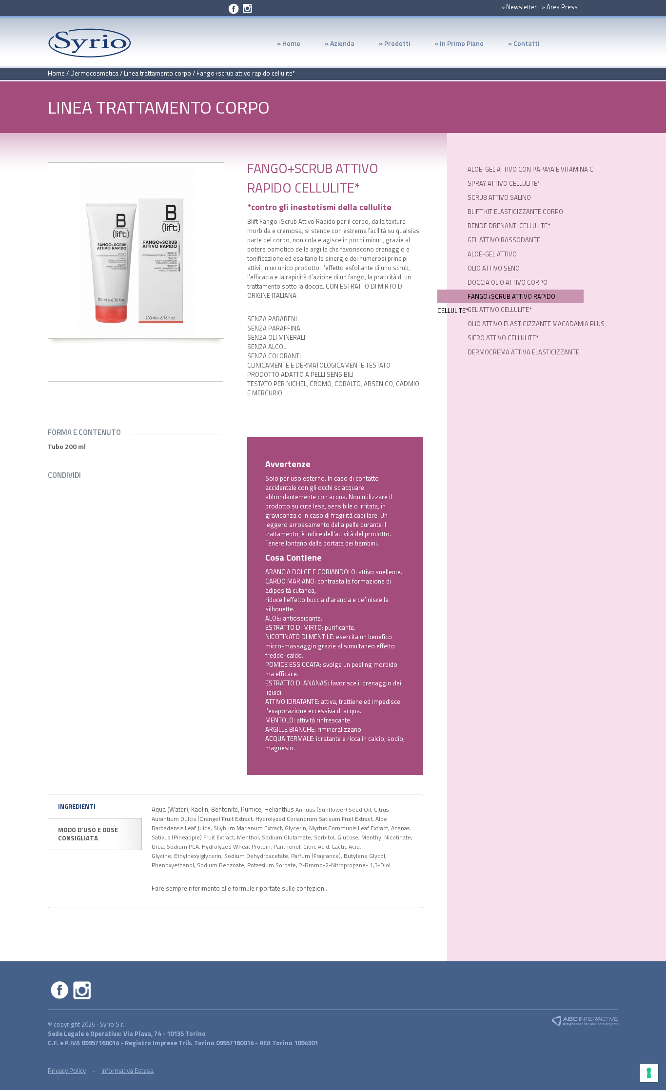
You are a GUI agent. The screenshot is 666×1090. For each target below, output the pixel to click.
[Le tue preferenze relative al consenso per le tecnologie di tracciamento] (649, 1073)
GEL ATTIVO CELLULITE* (499, 309)
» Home (288, 44)
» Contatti (523, 44)
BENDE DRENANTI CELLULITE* (509, 226)
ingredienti (77, 806)
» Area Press (560, 7)
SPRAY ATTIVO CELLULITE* (504, 183)
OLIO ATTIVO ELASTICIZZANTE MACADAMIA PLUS (536, 324)
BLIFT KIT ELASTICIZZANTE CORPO (515, 211)
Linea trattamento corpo (157, 73)
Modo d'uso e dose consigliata (88, 834)
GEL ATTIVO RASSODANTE (504, 240)
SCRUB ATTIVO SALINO (499, 197)
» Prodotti (388, 46)
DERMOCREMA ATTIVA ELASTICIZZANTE (523, 352)
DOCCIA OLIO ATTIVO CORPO (508, 282)
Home (56, 73)
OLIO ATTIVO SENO (494, 268)
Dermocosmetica (94, 73)
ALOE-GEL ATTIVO (492, 254)
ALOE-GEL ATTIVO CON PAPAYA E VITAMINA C (530, 169)
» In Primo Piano (453, 46)
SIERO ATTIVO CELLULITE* (503, 338)
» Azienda (333, 46)
